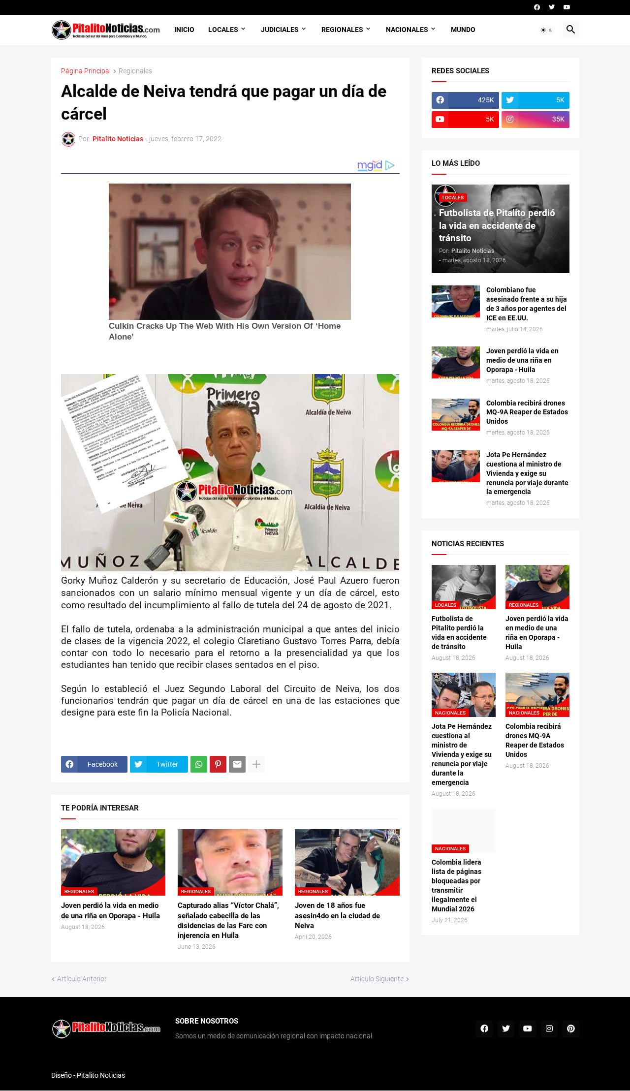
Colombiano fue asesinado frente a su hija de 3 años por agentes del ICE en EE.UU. (526, 304)
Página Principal (86, 71)
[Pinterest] (218, 764)
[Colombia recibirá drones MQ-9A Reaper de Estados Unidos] (456, 415)
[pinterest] (571, 1029)
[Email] (237, 764)
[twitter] (552, 7)
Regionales (135, 71)
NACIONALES (407, 29)
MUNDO (463, 29)
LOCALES (223, 29)
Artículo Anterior (82, 979)
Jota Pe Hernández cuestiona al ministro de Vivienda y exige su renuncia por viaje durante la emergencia (527, 473)
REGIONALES (342, 29)
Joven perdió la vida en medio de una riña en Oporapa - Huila (110, 910)
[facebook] (537, 7)
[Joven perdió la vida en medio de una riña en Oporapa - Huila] (456, 362)
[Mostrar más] (256, 764)
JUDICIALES (280, 29)
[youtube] (567, 7)
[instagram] (549, 1029)
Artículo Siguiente (377, 979)
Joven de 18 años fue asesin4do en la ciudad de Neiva (337, 915)
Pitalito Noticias (101, 1075)
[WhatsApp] (198, 764)
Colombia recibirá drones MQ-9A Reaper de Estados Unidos (527, 412)
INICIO (184, 29)
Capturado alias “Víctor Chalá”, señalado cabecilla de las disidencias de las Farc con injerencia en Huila (228, 920)
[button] (546, 30)
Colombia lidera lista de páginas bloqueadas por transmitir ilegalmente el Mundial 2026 (456, 885)
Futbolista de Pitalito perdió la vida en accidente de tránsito (459, 633)
